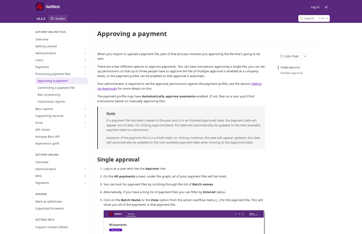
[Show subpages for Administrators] (85, 53)
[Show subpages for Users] (85, 60)
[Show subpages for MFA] (85, 176)
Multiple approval (292, 73)
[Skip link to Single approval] (94, 159)
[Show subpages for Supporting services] (85, 116)
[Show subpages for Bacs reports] (85, 109)
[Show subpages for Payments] (85, 67)
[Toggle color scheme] (326, 7)
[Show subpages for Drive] (85, 122)
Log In (315, 7)
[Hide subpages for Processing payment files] (85, 74)
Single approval (290, 67)
